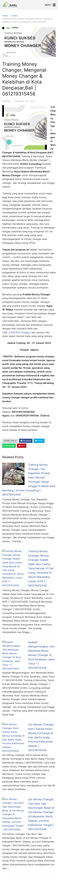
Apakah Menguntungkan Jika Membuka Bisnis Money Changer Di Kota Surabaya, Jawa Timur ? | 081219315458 (41, 655)
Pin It (22, 445)
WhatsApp (10, 445)
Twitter (40, 441)
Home (5, 15)
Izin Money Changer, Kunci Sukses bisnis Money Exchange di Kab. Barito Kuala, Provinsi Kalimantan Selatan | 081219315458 (41, 737)
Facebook (26, 441)
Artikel (14, 15)
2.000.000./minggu (19, 332)
